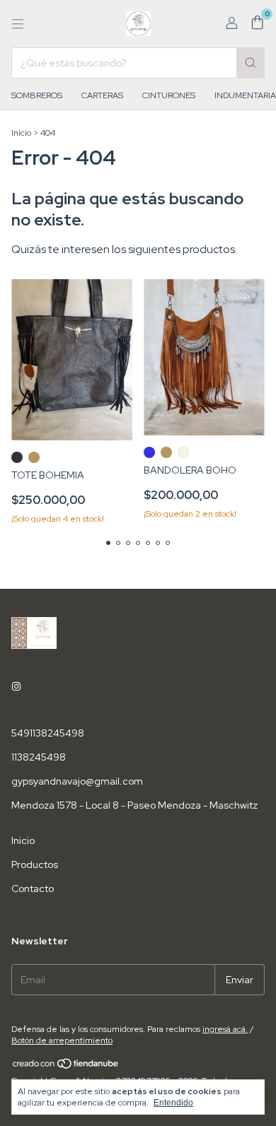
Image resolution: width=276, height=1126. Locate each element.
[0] (257, 24)
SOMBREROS (36, 95)
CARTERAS (102, 95)
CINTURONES (168, 95)
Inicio (21, 133)
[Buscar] (250, 62)
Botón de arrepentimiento (62, 1040)
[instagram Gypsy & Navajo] (16, 686)
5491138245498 (47, 733)
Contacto (32, 888)
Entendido (173, 1103)
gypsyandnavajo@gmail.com (77, 781)
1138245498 (38, 757)
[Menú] (17, 24)
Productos (34, 864)
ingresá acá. (225, 1029)
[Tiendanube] (66, 1066)
